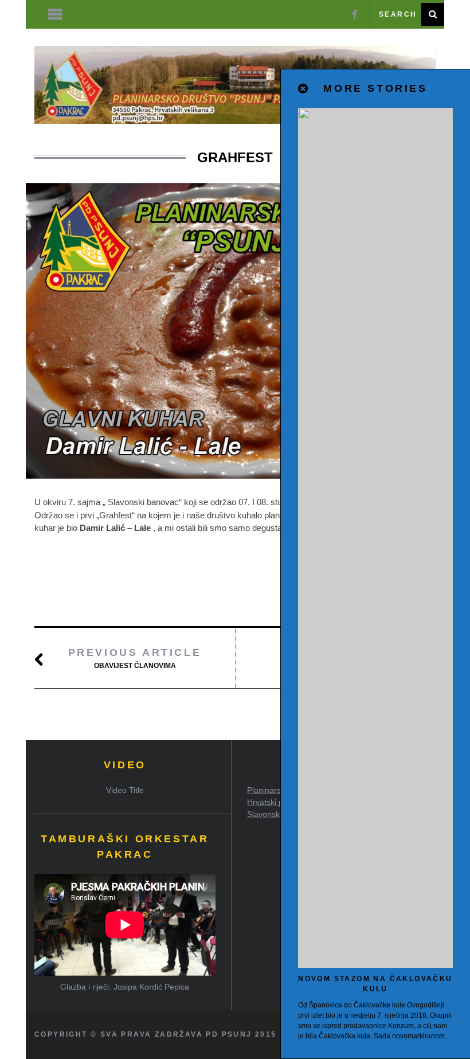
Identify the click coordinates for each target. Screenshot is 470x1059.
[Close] (304, 89)
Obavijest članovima (135, 658)
